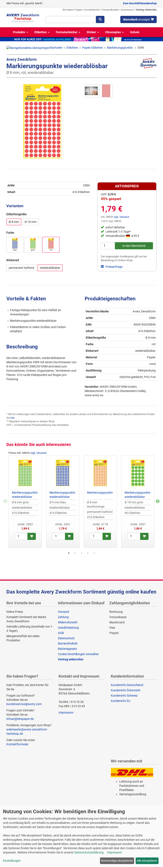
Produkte (19, 32)
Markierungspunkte (120, 47)
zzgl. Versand (121, 216)
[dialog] (81, 836)
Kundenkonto (92, 9)
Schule (134, 32)
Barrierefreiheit (67, 643)
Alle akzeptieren (147, 860)
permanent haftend (21, 267)
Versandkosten (110, 9)
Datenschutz (66, 638)
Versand (63, 611)
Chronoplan (113, 32)
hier (12, 417)
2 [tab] (75, 553)
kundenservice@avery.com (24, 704)
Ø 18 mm (31, 222)
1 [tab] (69, 553)
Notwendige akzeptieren (117, 860)
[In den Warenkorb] (31, 536)
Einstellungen (12, 860)
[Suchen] (100, 19)
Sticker (92, 32)
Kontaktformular (17, 744)
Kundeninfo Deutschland (127, 685)
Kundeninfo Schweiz (124, 695)
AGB (61, 633)
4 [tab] (88, 553)
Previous (5, 501)
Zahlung (63, 617)
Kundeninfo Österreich (125, 690)
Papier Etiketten (92, 47)
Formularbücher (67, 32)
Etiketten (40, 32)
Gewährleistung (68, 627)
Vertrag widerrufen (146, 9)
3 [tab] (81, 553)
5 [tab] (94, 553)
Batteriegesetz (67, 648)
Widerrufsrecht (67, 622)
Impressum (127, 9)
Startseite (56, 47)
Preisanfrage (113, 266)
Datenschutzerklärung (89, 852)
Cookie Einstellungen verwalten (78, 654)
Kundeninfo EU (120, 701)
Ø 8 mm (14, 222)
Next (158, 501)
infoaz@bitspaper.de (20, 719)
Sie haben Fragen (72, 9)
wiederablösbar (50, 267)
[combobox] (71, 19)
